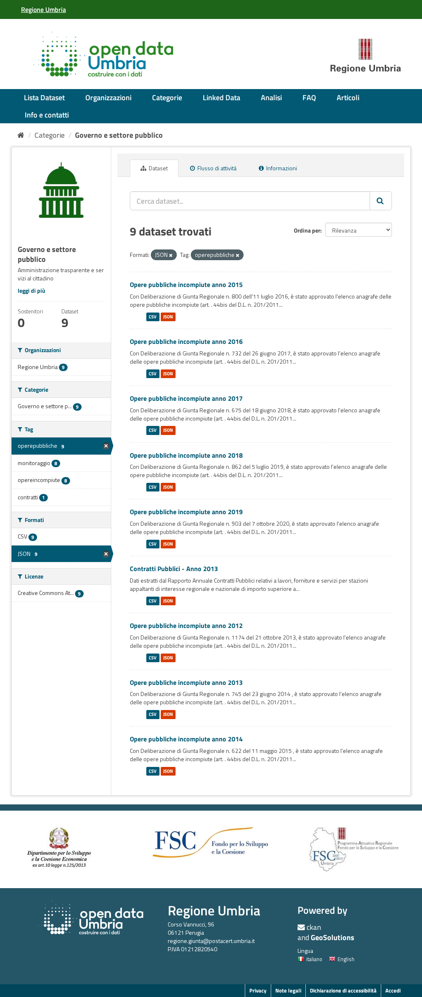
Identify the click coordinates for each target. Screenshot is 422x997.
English (346, 959)
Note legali (288, 990)
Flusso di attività (216, 168)
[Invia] (381, 200)
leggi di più (31, 290)
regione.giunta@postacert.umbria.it (211, 940)
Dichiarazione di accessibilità (343, 990)
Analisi (271, 97)
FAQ (309, 97)
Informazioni (281, 168)
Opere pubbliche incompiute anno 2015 (186, 284)
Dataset (158, 168)
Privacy (258, 990)
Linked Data (221, 97)
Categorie (167, 97)
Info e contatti (47, 114)
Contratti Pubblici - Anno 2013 (174, 569)
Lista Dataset (44, 97)
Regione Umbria (214, 910)
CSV (153, 316)
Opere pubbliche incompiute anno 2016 (186, 341)
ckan (314, 927)
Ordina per (307, 230)
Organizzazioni (108, 97)
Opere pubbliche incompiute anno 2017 (186, 398)
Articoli (348, 97)
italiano (314, 959)
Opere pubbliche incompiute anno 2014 (186, 739)
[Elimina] (171, 255)
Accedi (393, 990)
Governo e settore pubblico (119, 135)
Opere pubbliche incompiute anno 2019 (186, 512)
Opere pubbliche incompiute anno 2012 (186, 625)
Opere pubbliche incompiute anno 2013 (186, 682)
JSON (168, 316)
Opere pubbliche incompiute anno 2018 (186, 455)
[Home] (20, 135)
